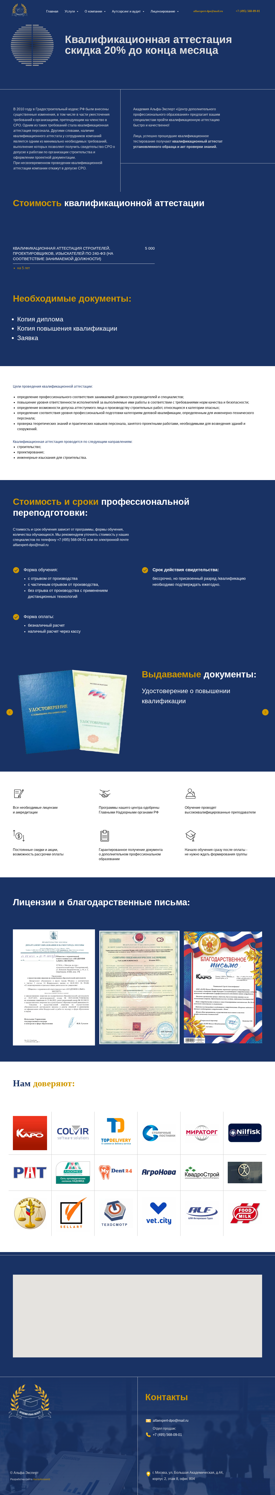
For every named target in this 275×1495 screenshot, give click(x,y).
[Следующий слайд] (265, 712)
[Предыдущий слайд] (9, 712)
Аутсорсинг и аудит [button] (127, 11)
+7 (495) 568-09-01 (167, 1435)
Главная (52, 11)
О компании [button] (94, 11)
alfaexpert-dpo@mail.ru (208, 11)
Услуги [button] (70, 11)
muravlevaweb (41, 1479)
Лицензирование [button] (163, 11)
